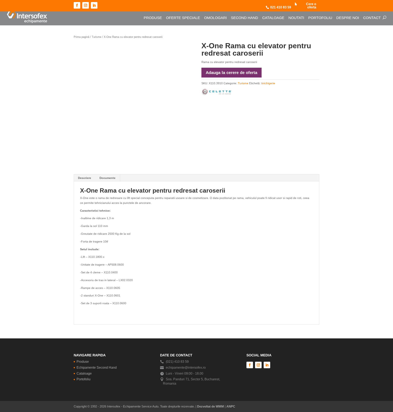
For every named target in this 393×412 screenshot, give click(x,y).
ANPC (230, 406)
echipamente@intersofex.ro (186, 367)
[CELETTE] (216, 93)
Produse (153, 18)
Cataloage (273, 18)
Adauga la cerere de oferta (231, 72)
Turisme (96, 36)
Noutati (296, 18)
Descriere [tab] (84, 178)
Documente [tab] (107, 178)
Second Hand (244, 18)
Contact (372, 18)
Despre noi (347, 18)
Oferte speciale (183, 18)
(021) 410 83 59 (177, 361)
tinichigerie (268, 83)
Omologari (215, 18)
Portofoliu (320, 18)
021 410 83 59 (280, 7)
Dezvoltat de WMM (210, 406)
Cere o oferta (311, 5)
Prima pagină (81, 36)
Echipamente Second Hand (97, 367)
